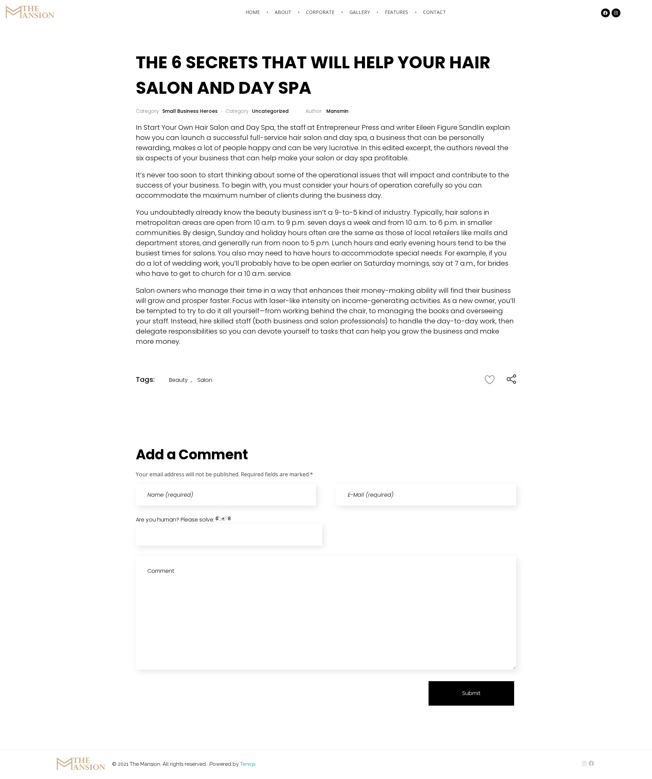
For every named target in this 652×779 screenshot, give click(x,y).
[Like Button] (489, 379)
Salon (204, 380)
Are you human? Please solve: (176, 520)
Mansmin (336, 111)
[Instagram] (616, 12)
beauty (178, 380)
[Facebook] (605, 12)
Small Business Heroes (190, 111)
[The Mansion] (28, 11)
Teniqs (247, 764)
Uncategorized (270, 111)
